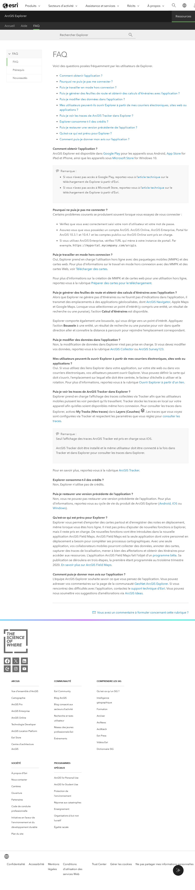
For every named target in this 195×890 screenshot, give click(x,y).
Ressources (183, 16)
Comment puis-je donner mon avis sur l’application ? (94, 139)
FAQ (36, 26)
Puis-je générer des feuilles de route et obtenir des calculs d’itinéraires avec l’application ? (120, 93)
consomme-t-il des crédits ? (84, 121)
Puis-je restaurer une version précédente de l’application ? (98, 127)
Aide (24, 26)
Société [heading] (16, 763)
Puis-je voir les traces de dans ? (96, 115)
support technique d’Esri (148, 588)
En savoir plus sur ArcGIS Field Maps (86, 565)
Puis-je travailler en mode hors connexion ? (88, 87)
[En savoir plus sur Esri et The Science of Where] (16, 642)
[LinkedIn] (24, 661)
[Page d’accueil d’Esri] (11, 5)
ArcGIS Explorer (16, 16)
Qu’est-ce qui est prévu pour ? (86, 133)
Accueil (10, 26)
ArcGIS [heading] (15, 681)
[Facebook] (7, 661)
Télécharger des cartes (91, 269)
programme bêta (165, 555)
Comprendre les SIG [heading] (109, 681)
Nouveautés (20, 78)
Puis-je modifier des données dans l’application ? (92, 99)
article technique (149, 177)
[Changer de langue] (184, 5)
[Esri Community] (7, 668)
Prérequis (18, 70)
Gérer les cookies (121, 864)
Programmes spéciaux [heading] (62, 765)
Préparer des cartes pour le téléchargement (121, 283)
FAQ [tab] (15, 53)
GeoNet (151, 584)
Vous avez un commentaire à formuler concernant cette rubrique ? (143, 612)
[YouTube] (24, 668)
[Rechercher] (174, 5)
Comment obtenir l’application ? (81, 75)
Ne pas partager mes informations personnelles (164, 864)
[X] (15, 661)
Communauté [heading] (62, 681)
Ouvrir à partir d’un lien (161, 382)
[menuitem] (25, 691)
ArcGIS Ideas (134, 593)
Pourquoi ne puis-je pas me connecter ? (86, 81)
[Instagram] (15, 668)
